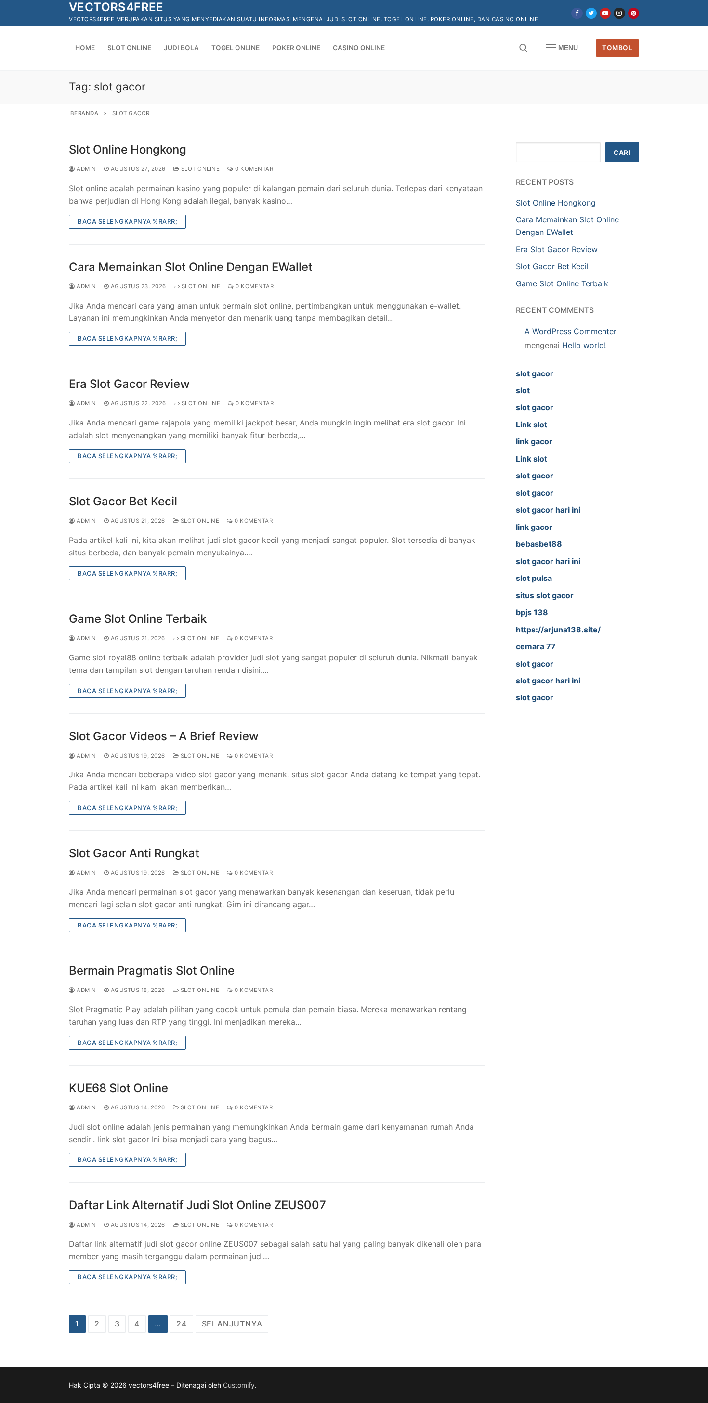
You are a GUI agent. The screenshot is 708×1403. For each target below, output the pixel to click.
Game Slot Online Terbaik (138, 619)
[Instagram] (619, 13)
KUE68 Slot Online (118, 1088)
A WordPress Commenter (570, 331)
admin (85, 169)
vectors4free (116, 7)
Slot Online (199, 169)
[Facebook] (576, 13)
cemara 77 (536, 646)
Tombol (617, 47)
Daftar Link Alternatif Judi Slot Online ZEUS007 (197, 1205)
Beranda (84, 113)
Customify (239, 1385)
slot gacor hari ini (548, 510)
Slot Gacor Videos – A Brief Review (164, 736)
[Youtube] (605, 13)
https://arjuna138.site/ (558, 629)
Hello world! (584, 345)
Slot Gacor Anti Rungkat (134, 853)
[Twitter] (591, 13)
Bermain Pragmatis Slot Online (152, 971)
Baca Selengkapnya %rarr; (127, 221)
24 (181, 1323)
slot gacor (534, 373)
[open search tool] (523, 48)
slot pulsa (534, 578)
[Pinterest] (633, 13)
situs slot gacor (545, 595)
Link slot (531, 424)
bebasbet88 (539, 544)
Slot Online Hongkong (127, 149)
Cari (622, 152)
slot (523, 390)
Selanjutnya (232, 1323)
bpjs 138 (532, 612)
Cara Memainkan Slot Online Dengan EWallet (191, 267)
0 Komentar (253, 169)
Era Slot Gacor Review (129, 384)
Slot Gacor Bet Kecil (123, 501)
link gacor (534, 441)
